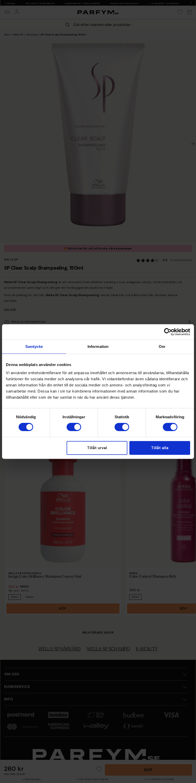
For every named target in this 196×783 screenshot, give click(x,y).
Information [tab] (98, 346)
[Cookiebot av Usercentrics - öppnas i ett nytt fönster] (167, 332)
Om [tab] (162, 346)
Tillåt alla (159, 447)
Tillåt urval (97, 447)
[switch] (74, 427)
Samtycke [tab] (34, 346)
